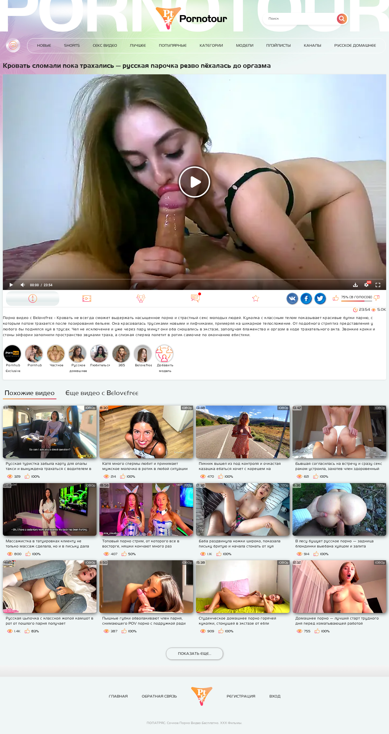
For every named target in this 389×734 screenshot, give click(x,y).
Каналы (312, 45)
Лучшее (138, 45)
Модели (244, 45)
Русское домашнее (355, 45)
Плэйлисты (278, 45)
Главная (13, 45)
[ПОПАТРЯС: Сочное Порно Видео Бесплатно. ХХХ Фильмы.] (201, 696)
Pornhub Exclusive (13, 368)
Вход (275, 696)
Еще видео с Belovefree (101, 392)
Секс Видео (105, 45)
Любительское (100, 365)
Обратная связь (159, 696)
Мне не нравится (377, 298)
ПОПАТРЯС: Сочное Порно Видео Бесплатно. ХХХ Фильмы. (194, 723)
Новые (44, 45)
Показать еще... (194, 653)
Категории (211, 45)
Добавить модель (165, 368)
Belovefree (143, 365)
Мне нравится (336, 298)
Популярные (173, 45)
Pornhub (35, 365)
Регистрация (241, 696)
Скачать (355, 285)
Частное (57, 365)
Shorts (72, 45)
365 (121, 365)
